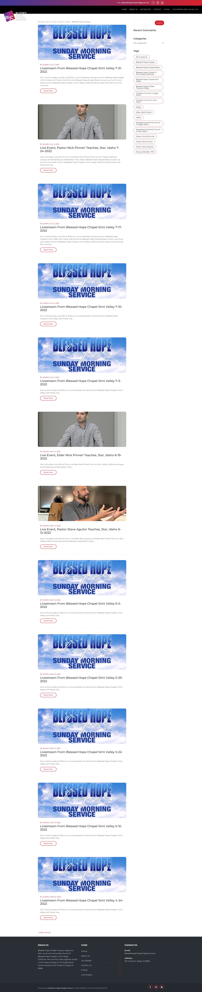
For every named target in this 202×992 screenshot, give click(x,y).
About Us (85, 956)
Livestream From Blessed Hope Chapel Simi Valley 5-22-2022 (81, 753)
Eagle (138, 107)
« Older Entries (44, 932)
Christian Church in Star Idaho (146, 101)
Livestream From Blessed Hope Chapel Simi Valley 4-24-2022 (81, 902)
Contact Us (86, 965)
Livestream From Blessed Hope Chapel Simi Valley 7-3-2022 (80, 382)
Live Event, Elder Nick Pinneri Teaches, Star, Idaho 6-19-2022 (81, 456)
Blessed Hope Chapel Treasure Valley (145, 87)
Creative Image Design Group (60, 988)
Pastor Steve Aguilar (145, 147)
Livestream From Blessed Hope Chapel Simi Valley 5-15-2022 (81, 827)
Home (84, 951)
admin (46, 65)
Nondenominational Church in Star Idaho (148, 130)
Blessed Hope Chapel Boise (148, 67)
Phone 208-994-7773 (145, 152)
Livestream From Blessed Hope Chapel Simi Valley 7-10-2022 (81, 308)
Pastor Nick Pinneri (144, 141)
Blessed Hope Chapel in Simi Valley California (146, 73)
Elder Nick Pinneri (144, 112)
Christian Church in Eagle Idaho (147, 94)
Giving (84, 970)
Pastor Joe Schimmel (145, 136)
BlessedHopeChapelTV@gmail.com (140, 953)
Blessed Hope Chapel (145, 62)
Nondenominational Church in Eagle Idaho (148, 123)
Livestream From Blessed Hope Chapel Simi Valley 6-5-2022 (80, 605)
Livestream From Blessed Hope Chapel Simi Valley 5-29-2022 (81, 679)
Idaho (138, 117)
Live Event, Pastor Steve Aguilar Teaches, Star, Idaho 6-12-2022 (80, 531)
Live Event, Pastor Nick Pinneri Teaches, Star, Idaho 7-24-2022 (79, 149)
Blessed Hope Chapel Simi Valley (147, 80)
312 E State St (141, 57)
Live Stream (86, 975)
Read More (48, 91)
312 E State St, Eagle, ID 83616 (137, 961)
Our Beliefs (86, 961)
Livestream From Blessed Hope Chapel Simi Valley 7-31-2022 (81, 69)
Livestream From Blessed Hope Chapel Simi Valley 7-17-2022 (81, 228)
